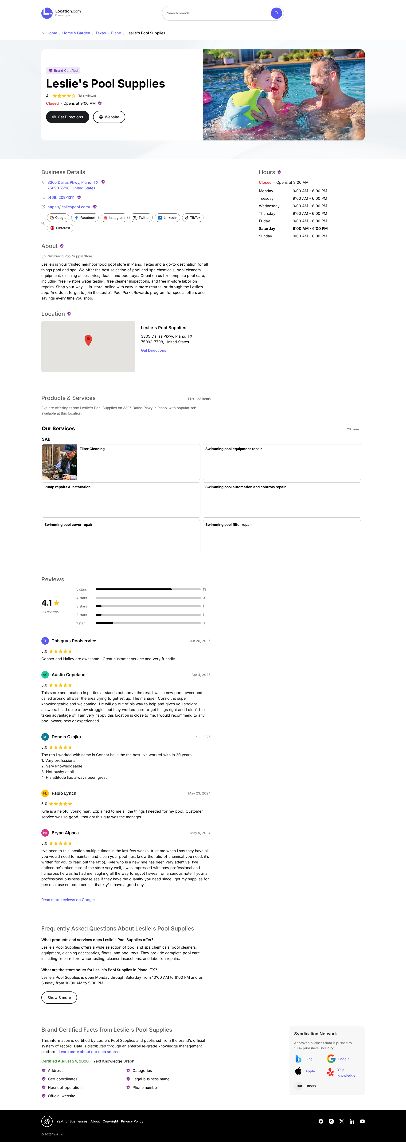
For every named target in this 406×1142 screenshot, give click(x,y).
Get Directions (153, 350)
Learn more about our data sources (90, 1051)
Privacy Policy (132, 1121)
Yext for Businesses (72, 1121)
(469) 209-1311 (60, 197)
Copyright (110, 1121)
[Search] (276, 13)
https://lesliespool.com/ (68, 206)
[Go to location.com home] (61, 13)
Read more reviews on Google (68, 899)
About (95, 1121)
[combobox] (223, 13)
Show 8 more (59, 997)
